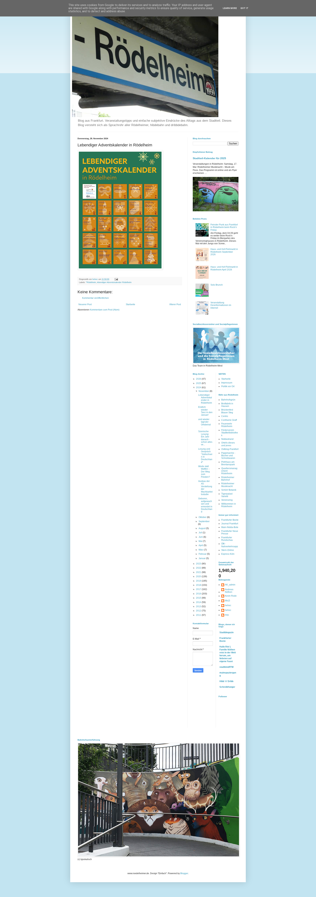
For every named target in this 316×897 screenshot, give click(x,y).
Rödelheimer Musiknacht (227, 484)
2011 (199, 615)
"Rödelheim (91, 282)
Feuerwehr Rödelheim (226, 425)
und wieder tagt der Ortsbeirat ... (204, 423)
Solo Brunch (216, 285)
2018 (199, 585)
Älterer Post (175, 304)
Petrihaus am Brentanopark (228, 463)
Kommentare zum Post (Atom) (104, 309)
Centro (224, 416)
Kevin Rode (231, 596)
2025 (199, 383)
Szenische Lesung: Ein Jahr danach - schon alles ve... (205, 438)
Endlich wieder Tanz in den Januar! (205, 411)
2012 (199, 610)
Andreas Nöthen (229, 590)
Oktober (203, 517)
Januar (202, 558)
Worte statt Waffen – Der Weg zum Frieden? (204, 471)
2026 (199, 379)
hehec (228, 605)
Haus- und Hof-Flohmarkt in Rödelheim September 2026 (224, 252)
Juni (201, 537)
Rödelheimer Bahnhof (227, 478)
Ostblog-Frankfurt (229, 449)
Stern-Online (227, 550)
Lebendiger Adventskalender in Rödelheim (205, 399)
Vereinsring (227, 500)
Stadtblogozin (226, 632)
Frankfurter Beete (229, 520)
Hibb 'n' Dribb (226, 681)
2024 (199, 387)
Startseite (130, 304)
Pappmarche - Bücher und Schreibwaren (228, 456)
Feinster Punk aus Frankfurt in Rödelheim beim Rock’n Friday (224, 227)
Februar (203, 554)
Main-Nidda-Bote (229, 527)
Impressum (226, 382)
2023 (199, 563)
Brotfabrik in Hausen (227, 404)
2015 (199, 598)
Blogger (184, 873)
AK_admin (230, 584)
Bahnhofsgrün (228, 399)
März (201, 549)
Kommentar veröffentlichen (95, 298)
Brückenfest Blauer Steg (227, 411)
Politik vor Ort (227, 386)
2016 (199, 593)
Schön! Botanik (228, 490)
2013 (199, 606)
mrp (227, 615)
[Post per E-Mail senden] (116, 279)
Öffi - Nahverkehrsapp (229, 545)
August (202, 528)
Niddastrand (227, 439)
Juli (201, 532)
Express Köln (227, 554)
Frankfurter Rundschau (227, 538)
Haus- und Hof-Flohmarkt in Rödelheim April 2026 (224, 268)
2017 (199, 589)
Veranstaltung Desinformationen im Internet (220, 305)
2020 (199, 576)
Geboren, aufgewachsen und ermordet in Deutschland (205, 505)
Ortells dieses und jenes (228, 444)
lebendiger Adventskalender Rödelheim (114, 282)
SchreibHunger (227, 687)
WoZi (227, 600)
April (201, 545)
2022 (199, 568)
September (204, 521)
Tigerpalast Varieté (226, 495)
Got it (244, 8)
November (204, 391)
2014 (199, 602)
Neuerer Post (85, 304)
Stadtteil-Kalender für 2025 (209, 158)
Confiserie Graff (229, 420)
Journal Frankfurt (229, 523)
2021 (199, 572)
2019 (199, 581)
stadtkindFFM (226, 667)
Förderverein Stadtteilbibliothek (229, 433)
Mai (201, 541)
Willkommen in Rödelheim (228, 505)
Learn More (230, 8)
